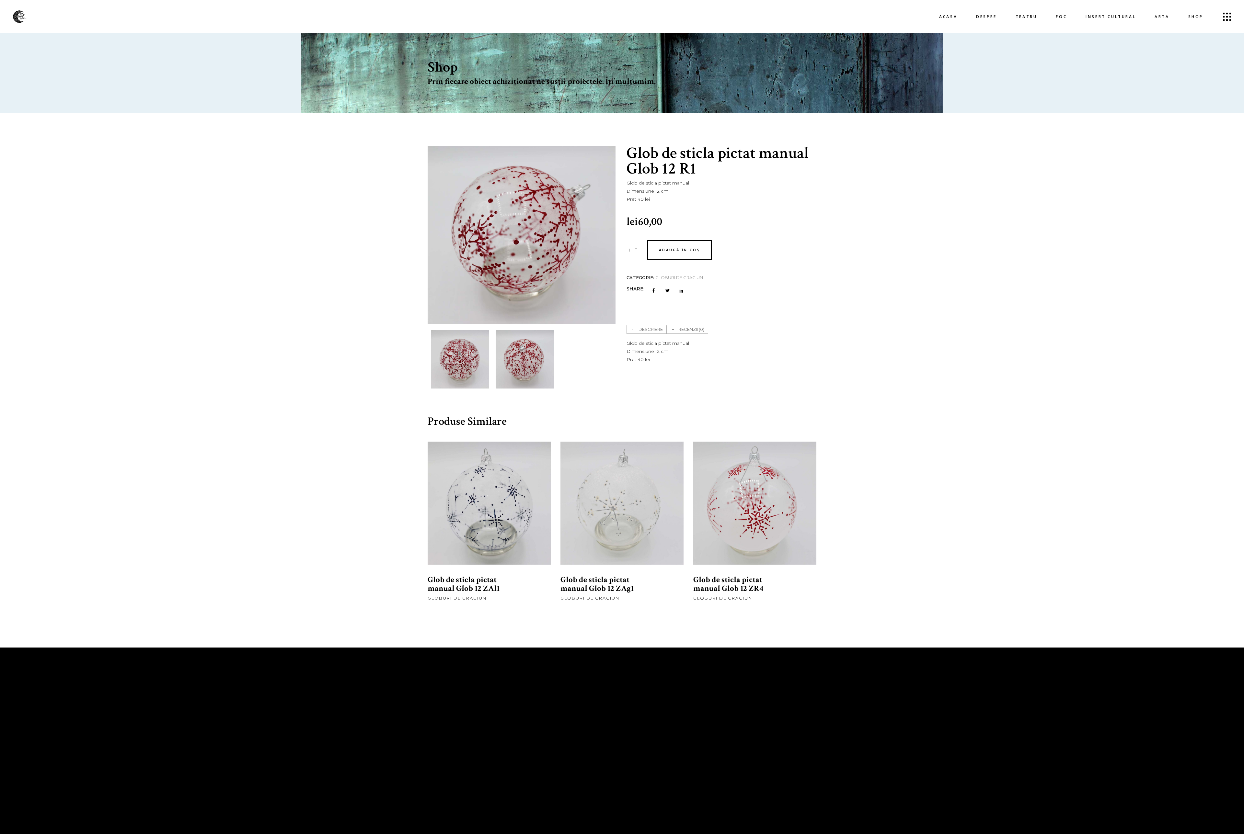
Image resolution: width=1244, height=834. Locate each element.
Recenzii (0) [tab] (691, 329)
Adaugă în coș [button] (489, 513)
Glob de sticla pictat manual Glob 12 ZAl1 (464, 584)
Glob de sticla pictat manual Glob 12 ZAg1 (597, 584)
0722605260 (548, 735)
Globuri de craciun (679, 277)
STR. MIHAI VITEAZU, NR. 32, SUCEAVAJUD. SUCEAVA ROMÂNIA (667, 719)
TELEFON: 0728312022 (556, 727)
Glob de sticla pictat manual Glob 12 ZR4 (728, 584)
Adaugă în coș (679, 249)
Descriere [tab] (651, 329)
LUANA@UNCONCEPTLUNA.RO (567, 771)
